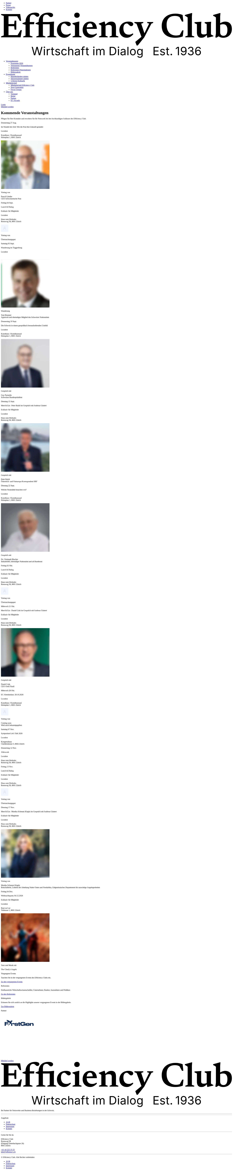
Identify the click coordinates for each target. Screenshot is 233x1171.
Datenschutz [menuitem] (10, 1124)
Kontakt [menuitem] (9, 9)
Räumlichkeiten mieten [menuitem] (19, 76)
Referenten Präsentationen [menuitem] (21, 70)
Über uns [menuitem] (9, 92)
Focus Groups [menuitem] (16, 90)
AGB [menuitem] (8, 1122)
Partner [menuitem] (8, 3)
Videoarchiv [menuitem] (10, 7)
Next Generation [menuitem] (17, 87)
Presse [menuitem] (8, 5)
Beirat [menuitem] (13, 96)
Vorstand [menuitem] (14, 94)
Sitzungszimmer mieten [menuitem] (20, 79)
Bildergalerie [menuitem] (16, 72)
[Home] (116, 57)
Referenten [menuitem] (15, 68)
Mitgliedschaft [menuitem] (11, 83)
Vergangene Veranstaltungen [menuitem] (22, 66)
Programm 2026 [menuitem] (17, 63)
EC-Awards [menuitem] (15, 100)
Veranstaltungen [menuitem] (12, 61)
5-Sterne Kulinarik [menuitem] (18, 81)
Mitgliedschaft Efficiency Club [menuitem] (22, 85)
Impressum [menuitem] (10, 1126)
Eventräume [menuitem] (10, 74)
